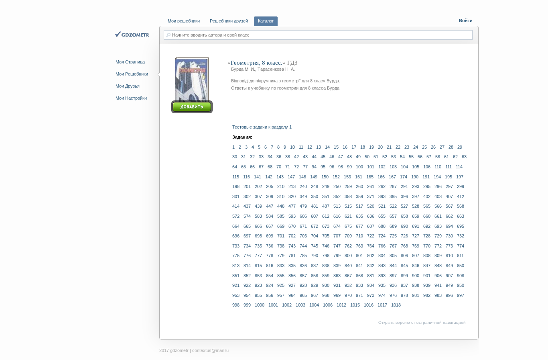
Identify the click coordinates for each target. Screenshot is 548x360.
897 (393, 275)
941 (438, 285)
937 (404, 285)
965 (303, 295)
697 (247, 235)
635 (359, 216)
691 (415, 226)
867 (348, 275)
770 (426, 245)
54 (402, 156)
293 (415, 186)
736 (269, 245)
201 (247, 186)
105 (415, 166)
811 (460, 255)
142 (268, 176)
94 (314, 166)
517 (359, 206)
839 (337, 265)
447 (269, 206)
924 (269, 285)
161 (358, 176)
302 (247, 196)
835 (292, 265)
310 (280, 196)
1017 (382, 305)
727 (415, 235)
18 (362, 147)
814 (247, 265)
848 (438, 265)
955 (258, 295)
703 (303, 235)
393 (382, 196)
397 (415, 196)
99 (349, 166)
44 (314, 156)
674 (337, 226)
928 (303, 285)
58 (437, 156)
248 (314, 186)
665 (247, 226)
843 (382, 265)
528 (415, 206)
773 (449, 245)
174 (403, 176)
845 (404, 265)
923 (258, 285)
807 (415, 255)
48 (349, 156)
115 (235, 176)
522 (393, 206)
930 (325, 285)
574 (247, 216)
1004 (314, 305)
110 (437, 166)
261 (370, 186)
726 (404, 235)
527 (404, 206)
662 (449, 216)
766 (382, 245)
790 (314, 255)
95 (323, 166)
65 (243, 166)
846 (415, 265)
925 (280, 285)
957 (280, 295)
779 (280, 255)
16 (345, 147)
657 (393, 216)
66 (252, 166)
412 (460, 196)
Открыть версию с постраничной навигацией (422, 322)
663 (460, 216)
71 (287, 166)
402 (426, 196)
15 (336, 147)
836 (303, 265)
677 (359, 226)
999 (247, 305)
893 (382, 275)
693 (438, 226)
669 (280, 226)
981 (415, 295)
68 (270, 166)
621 (348, 216)
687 (370, 226)
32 (252, 156)
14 (327, 147)
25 (424, 147)
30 (234, 156)
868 (359, 275)
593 (292, 216)
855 (280, 275)
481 (314, 206)
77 (305, 166)
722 (370, 235)
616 (337, 216)
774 (460, 245)
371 (370, 196)
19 (371, 147)
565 (426, 206)
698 (258, 235)
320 (292, 196)
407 (449, 196)
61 (446, 156)
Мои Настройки (131, 98)
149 (313, 176)
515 (348, 206)
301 (235, 196)
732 (460, 235)
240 (303, 186)
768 (404, 245)
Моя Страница (130, 61)
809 (438, 255)
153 (347, 176)
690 (404, 226)
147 (291, 176)
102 (382, 166)
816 (269, 265)
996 (449, 295)
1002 (287, 305)
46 (331, 156)
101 (370, 166)
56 (420, 156)
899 (404, 275)
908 (460, 275)
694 (449, 226)
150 (325, 176)
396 (404, 196)
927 (292, 285)
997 (460, 295)
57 (428, 156)
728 (426, 235)
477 (292, 206)
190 (414, 176)
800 (348, 255)
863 (337, 275)
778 (269, 255)
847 (426, 265)
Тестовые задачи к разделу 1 (262, 127)
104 (404, 166)
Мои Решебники (132, 74)
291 (404, 186)
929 (314, 285)
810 (449, 255)
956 (269, 295)
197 (459, 176)
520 (370, 206)
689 (393, 226)
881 (370, 275)
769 (415, 245)
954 (247, 295)
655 (382, 216)
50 (367, 156)
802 (370, 255)
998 (235, 305)
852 (247, 275)
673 (325, 226)
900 (415, 275)
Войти (466, 20)
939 (426, 285)
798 (325, 255)
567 (449, 206)
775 (235, 255)
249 (325, 186)
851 (235, 275)
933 (359, 285)
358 (348, 196)
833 (280, 265)
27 (442, 147)
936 (393, 285)
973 (370, 295)
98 (340, 166)
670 (292, 226)
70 (278, 166)
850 (460, 265)
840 (348, 265)
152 (336, 176)
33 (261, 156)
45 (323, 156)
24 (415, 147)
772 (438, 245)
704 (314, 235)
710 (359, 235)
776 (247, 255)
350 (314, 196)
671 (303, 226)
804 (382, 255)
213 (292, 186)
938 (415, 285)
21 (389, 147)
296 (438, 186)
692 (426, 226)
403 (438, 196)
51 (375, 156)
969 (337, 295)
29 (459, 147)
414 (235, 206)
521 (382, 206)
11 (301, 147)
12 (309, 147)
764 (370, 245)
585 (280, 216)
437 (247, 206)
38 (287, 156)
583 (258, 216)
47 (340, 156)
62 (455, 156)
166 (381, 176)
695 (460, 226)
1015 (355, 305)
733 (235, 245)
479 (303, 206)
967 (314, 295)
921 (235, 285)
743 (292, 245)
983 (438, 295)
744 (303, 245)
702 (292, 235)
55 (411, 156)
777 (258, 255)
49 (358, 156)
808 (426, 255)
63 (464, 156)
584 (269, 216)
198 (235, 186)
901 (426, 275)
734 (247, 245)
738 (280, 245)
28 (451, 147)
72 (296, 166)
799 (337, 255)
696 (235, 235)
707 (337, 235)
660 (426, 216)
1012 (341, 305)
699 (269, 235)
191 (426, 176)
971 (359, 295)
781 (292, 255)
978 (404, 295)
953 (235, 295)
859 (325, 275)
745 (314, 245)
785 (303, 255)
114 (459, 166)
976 (393, 295)
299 (460, 186)
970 (348, 295)
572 (235, 216)
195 (448, 176)
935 (382, 285)
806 (404, 255)
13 (318, 147)
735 (258, 245)
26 (433, 147)
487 (325, 206)
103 (393, 166)
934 (370, 285)
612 (325, 216)
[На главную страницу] (133, 35)
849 (449, 265)
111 (448, 166)
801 (359, 255)
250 (337, 186)
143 (280, 176)
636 (370, 216)
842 (370, 265)
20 (380, 147)
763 (359, 245)
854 (269, 275)
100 (359, 166)
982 (426, 295)
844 (393, 265)
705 (325, 235)
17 (353, 147)
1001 (273, 305)
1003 (300, 305)
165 (369, 176)
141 (257, 176)
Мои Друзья (128, 86)
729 (438, 235)
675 (348, 226)
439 (258, 206)
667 (269, 226)
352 (337, 196)
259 (348, 186)
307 (258, 196)
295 (426, 186)
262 (382, 186)
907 (449, 275)
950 (460, 285)
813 (235, 265)
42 (296, 156)
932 (348, 285)
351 (325, 196)
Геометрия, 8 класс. (256, 62)
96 (331, 166)
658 (404, 216)
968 (325, 295)
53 (393, 156)
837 (314, 265)
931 (337, 285)
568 (460, 206)
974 (382, 295)
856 (292, 275)
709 (348, 235)
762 (348, 245)
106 (426, 166)
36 (278, 156)
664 (235, 226)
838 (325, 265)
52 (384, 156)
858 (314, 275)
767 (393, 245)
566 (438, 206)
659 (415, 216)
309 (269, 196)
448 (280, 206)
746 (325, 245)
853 (258, 275)
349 (303, 196)
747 (337, 245)
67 (261, 166)
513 (337, 206)
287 (393, 186)
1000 (259, 305)
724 (382, 235)
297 (449, 186)
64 (234, 166)
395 (393, 196)
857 (303, 275)
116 (246, 176)
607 (314, 216)
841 (359, 265)
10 (292, 147)
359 (359, 196)
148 (302, 176)
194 (437, 176)
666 (258, 226)
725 (393, 235)
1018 (396, 305)
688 (382, 226)
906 (438, 275)
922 (247, 285)
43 (305, 156)
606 (303, 216)
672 (314, 226)
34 (270, 156)
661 (438, 216)
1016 (368, 305)
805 (393, 255)
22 (398, 147)
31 (243, 156)
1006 (328, 305)
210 (280, 186)
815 (258, 265)
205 (269, 186)
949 (449, 285)
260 (359, 186)
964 (292, 295)
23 (406, 147)
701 (280, 235)
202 (258, 186)
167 (392, 176)
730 (449, 235)
